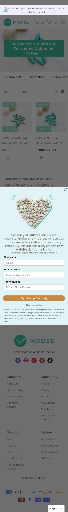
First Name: (10, 257)
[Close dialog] (65, 189)
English (53, 508)
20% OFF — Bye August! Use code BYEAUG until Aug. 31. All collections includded (37, 10)
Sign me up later (34, 305)
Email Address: (12, 269)
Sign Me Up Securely (33, 298)
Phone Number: (13, 281)
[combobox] (56, 508)
